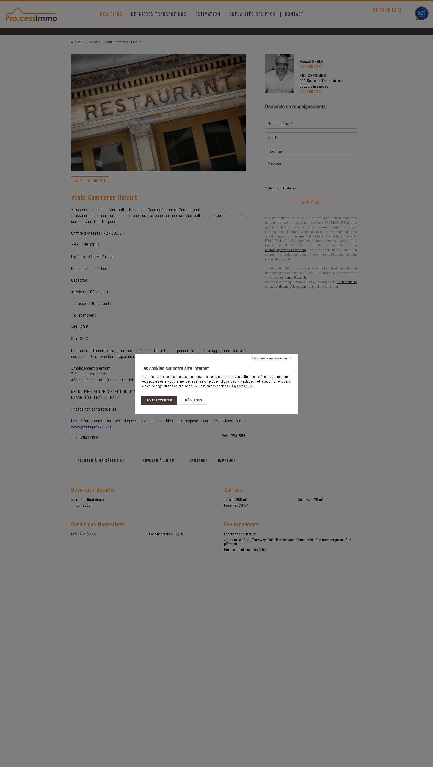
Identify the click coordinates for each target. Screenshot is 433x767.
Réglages (193, 400)
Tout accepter (159, 400)
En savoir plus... (243, 385)
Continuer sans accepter (270, 358)
